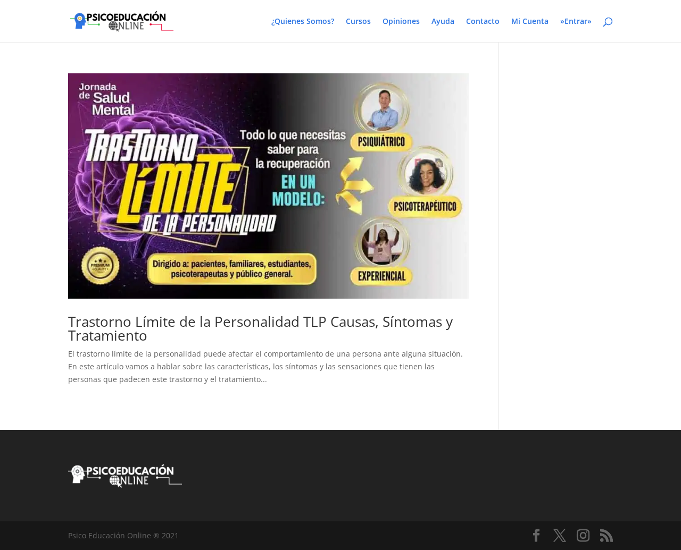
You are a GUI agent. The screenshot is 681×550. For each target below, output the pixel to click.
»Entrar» (576, 22)
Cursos (358, 22)
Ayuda (442, 22)
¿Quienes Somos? (302, 22)
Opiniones (401, 22)
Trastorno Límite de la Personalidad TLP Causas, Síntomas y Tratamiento (260, 328)
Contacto (483, 22)
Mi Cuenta (530, 22)
